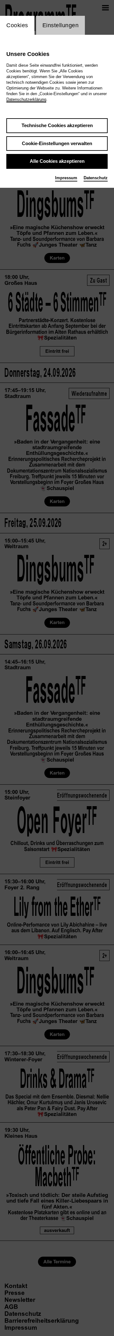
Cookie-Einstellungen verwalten (57, 143)
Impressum (66, 177)
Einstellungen (60, 25)
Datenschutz (96, 177)
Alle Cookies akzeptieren (57, 161)
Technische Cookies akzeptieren (57, 125)
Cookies (17, 25)
